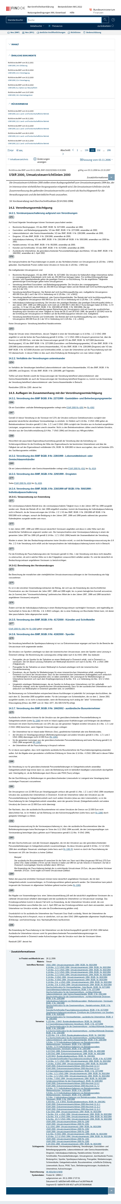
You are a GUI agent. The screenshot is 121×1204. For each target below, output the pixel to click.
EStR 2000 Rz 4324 (22, 483)
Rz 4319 (92, 468)
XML (21, 150)
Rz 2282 (36, 742)
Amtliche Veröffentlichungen (52, 32)
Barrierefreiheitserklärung (41, 6)
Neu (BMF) (15, 32)
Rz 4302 (90, 407)
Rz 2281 (53, 737)
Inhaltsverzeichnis (19, 159)
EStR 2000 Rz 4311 (76, 468)
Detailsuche (36, 25)
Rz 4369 (32, 629)
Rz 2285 (76, 885)
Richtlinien (75, 32)
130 (86, 150)
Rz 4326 (38, 483)
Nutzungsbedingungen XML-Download (47, 12)
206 (109, 150)
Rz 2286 (98, 813)
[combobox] (64, 20)
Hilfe (72, 12)
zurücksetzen (104, 25)
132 (98, 150)
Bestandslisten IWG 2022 (70, 6)
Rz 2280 (36, 721)
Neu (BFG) (29, 32)
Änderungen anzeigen (43, 160)
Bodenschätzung (93, 32)
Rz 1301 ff (67, 849)
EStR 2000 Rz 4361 (17, 629)
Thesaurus (57, 25)
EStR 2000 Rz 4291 (75, 407)
